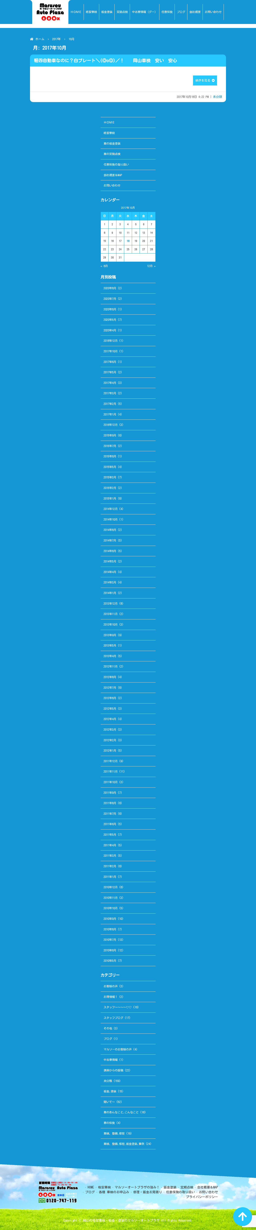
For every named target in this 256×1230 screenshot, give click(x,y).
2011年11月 (111, 771)
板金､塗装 (110, 1091)
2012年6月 (110, 697)
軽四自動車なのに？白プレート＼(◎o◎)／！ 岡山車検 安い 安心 (105, 60)
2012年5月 (110, 708)
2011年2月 (110, 866)
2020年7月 (110, 298)
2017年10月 (111, 351)
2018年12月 (111, 340)
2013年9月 (110, 635)
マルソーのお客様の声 (118, 1049)
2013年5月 (110, 645)
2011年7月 (110, 813)
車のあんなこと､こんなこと (121, 1112)
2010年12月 (111, 887)
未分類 (217, 96)
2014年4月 (110, 571)
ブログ (108, 1038)
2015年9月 (110, 435)
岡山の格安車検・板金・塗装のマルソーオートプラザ (121, 1220)
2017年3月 (110, 393)
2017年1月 (110, 414)
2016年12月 (111, 424)
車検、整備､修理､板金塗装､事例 (124, 1143)
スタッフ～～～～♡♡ (118, 1007)
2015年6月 (110, 456)
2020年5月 (110, 319)
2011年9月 (110, 792)
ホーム (39, 39)
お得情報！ (111, 996)
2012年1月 (110, 750)
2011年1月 (110, 876)
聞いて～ (109, 1101)
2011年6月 (110, 824)
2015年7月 (110, 445)
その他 (108, 1028)
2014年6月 (110, 550)
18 (128, 240)
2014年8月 (110, 529)
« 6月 (104, 265)
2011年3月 (110, 855)
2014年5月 (110, 561)
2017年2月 (110, 403)
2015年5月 (110, 466)
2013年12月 (111, 603)
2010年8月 (110, 929)
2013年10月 (111, 624)
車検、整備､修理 (114, 1133)
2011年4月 (110, 845)
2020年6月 (110, 309)
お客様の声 (111, 986)
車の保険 (109, 1122)
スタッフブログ (113, 1017)
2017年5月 (110, 372)
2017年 (56, 39)
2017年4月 (110, 382)
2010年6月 (110, 950)
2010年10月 (111, 908)
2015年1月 (110, 498)
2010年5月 (110, 960)
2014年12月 (111, 508)
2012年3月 (110, 729)
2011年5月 (110, 834)
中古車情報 (111, 1059)
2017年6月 (110, 361)
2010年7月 (110, 939)
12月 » (151, 265)
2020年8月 (110, 288)
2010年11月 (111, 897)
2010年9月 (110, 918)
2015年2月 (110, 487)
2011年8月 (110, 803)
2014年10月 (111, 519)
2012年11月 (111, 666)
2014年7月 (110, 540)
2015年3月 (110, 477)
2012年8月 (110, 677)
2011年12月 (111, 761)
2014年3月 (110, 582)
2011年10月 (111, 782)
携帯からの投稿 (113, 1070)
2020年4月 (110, 330)
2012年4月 (110, 718)
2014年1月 (110, 592)
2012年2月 (110, 740)
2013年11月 (111, 613)
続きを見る (203, 80)
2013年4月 (110, 656)
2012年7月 (110, 687)
